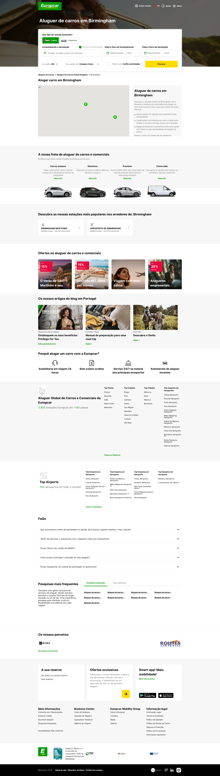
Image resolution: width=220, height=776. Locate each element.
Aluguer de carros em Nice (116, 597)
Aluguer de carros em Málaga (140, 592)
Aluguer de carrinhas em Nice (140, 597)
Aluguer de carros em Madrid (116, 592)
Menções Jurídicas (76, 770)
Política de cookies (94, 770)
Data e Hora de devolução (155, 47)
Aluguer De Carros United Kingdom (72, 75)
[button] (86, 104)
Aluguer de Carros (46, 75)
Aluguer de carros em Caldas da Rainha (163, 592)
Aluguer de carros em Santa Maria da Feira (93, 597)
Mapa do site (60, 770)
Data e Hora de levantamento (119, 47)
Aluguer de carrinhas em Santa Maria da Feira (163, 597)
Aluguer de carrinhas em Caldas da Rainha (93, 603)
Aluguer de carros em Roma (93, 592)
